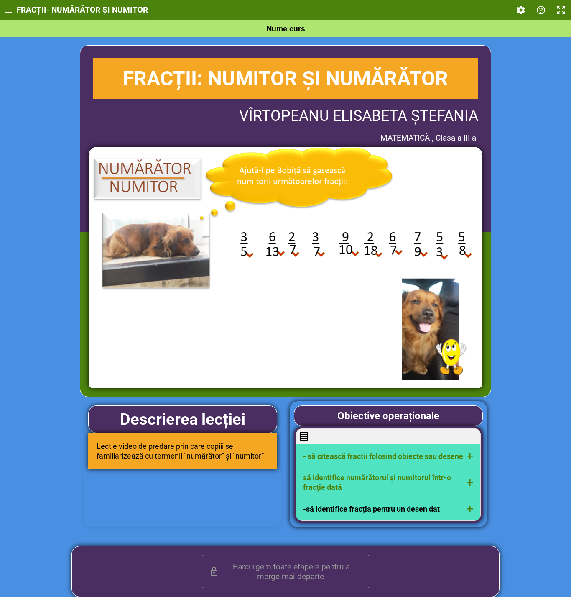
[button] (388, 456)
